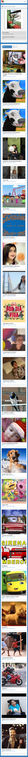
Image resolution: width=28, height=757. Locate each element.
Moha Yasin (5, 180)
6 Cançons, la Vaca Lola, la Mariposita (11, 132)
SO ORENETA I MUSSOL (8, 412)
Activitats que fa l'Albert (8, 380)
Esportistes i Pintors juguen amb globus (12, 161)
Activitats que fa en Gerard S (9, 352)
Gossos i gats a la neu (7, 474)
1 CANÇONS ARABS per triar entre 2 (11, 266)
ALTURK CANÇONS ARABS (9, 294)
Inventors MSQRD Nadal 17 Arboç (10, 443)
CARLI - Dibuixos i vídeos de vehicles (10, 596)
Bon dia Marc (6, 208)
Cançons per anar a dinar (8, 237)
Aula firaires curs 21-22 (8, 323)
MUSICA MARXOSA (6, 749)
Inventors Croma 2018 (7, 535)
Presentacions (7, 46)
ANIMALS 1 (4, 627)
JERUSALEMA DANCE (7, 657)
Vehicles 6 (4, 688)
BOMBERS (4, 566)
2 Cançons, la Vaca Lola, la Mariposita (11, 103)
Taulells (16, 46)
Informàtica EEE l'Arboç (10, 76)
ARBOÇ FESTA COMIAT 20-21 (9, 719)
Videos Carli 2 (5, 504)
